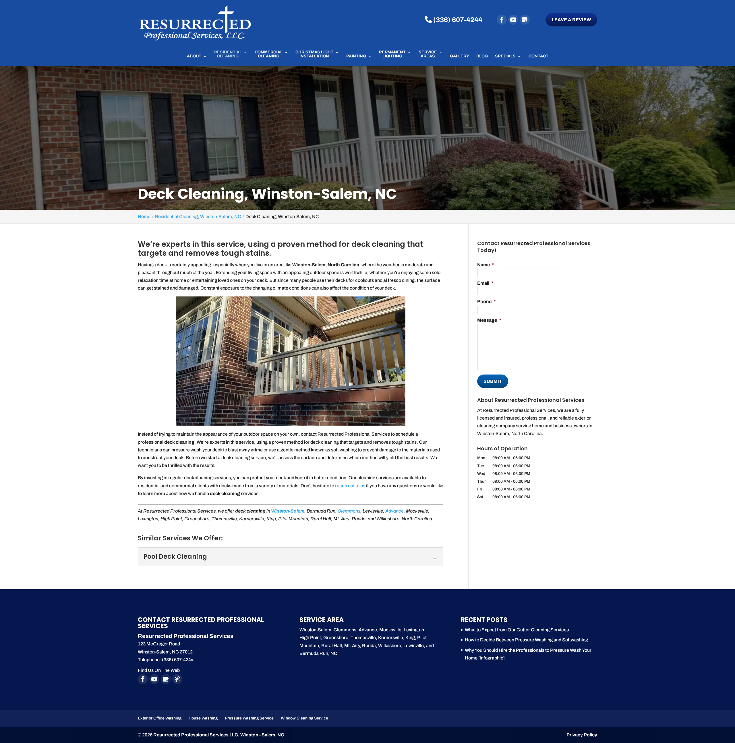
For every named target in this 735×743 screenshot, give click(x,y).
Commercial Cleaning (269, 54)
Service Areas (428, 54)
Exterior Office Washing (159, 718)
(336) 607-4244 (457, 19)
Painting (356, 56)
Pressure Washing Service (249, 718)
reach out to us (350, 485)
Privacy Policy (581, 734)
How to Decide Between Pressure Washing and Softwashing (526, 639)
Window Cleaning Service (304, 718)
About (194, 56)
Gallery (459, 56)
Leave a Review (571, 19)
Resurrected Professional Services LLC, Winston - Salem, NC (218, 734)
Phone (486, 301)
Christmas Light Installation (314, 54)
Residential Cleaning (228, 54)
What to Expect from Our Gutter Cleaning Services (517, 629)
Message (489, 320)
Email (485, 283)
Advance (394, 511)
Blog (482, 56)
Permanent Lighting (392, 54)
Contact (538, 56)
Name (485, 264)
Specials (505, 56)
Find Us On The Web (159, 670)
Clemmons (349, 511)
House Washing (203, 718)
